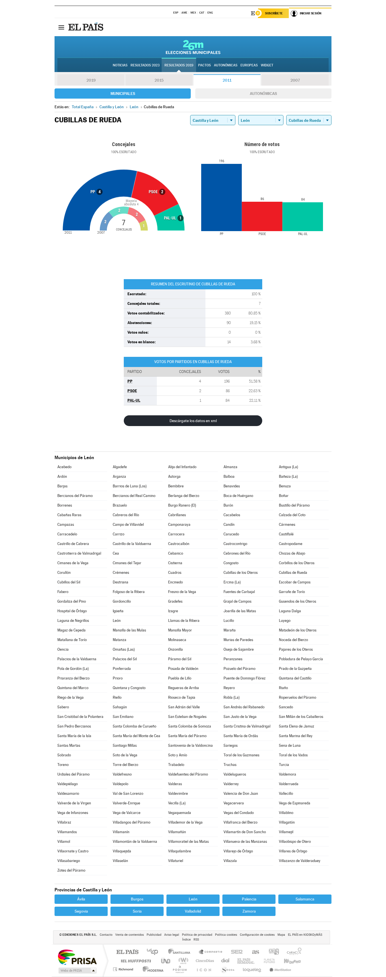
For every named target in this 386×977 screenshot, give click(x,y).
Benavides (232, 486)
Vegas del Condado (239, 813)
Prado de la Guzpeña (295, 668)
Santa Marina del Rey (296, 736)
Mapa (281, 935)
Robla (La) (232, 697)
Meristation (279, 969)
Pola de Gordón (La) (73, 668)
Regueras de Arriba (183, 688)
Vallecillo (286, 793)
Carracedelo (67, 534)
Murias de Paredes (238, 640)
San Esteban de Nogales (187, 717)
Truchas (230, 765)
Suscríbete (274, 13)
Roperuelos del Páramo (297, 697)
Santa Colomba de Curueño (134, 726)
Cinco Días (204, 960)
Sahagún (120, 707)
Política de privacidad (197, 935)
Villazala (230, 861)
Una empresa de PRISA (77, 957)
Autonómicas (263, 93)
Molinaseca (177, 640)
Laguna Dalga (290, 611)
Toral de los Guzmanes (241, 755)
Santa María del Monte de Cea (136, 736)
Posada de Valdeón (183, 668)
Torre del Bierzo (125, 765)
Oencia (63, 649)
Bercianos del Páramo (75, 496)
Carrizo (118, 534)
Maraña (230, 630)
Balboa (229, 476)
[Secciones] (61, 27)
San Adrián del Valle (184, 707)
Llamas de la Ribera (183, 620)
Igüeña (118, 611)
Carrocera (176, 534)
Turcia (284, 765)
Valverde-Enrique (126, 803)
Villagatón (287, 822)
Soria (137, 911)
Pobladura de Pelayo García (301, 659)
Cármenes (287, 524)
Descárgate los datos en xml (193, 420)
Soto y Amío (177, 755)
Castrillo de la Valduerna (132, 544)
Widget (267, 65)
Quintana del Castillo (295, 678)
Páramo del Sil (179, 659)
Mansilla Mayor (180, 630)
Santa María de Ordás (241, 736)
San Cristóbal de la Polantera (80, 717)
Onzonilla (175, 649)
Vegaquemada (179, 813)
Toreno (63, 765)
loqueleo (252, 969)
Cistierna (175, 563)
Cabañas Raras (69, 515)
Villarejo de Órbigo (238, 851)
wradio (182, 960)
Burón (228, 505)
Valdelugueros (235, 774)
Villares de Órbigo (293, 851)
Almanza (230, 467)
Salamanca (305, 899)
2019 (91, 80)
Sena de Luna (290, 745)
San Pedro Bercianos (74, 726)
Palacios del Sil (125, 659)
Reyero (229, 688)
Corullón (64, 572)
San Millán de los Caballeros (301, 717)
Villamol (63, 841)
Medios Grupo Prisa (77, 970)
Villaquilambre (179, 851)
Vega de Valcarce (126, 813)
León (117, 620)
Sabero (63, 707)
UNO (166, 960)
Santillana (181, 952)
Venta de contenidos (129, 935)
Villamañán (177, 832)
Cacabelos (232, 515)
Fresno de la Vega (182, 592)
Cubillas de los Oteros (241, 572)
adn (272, 952)
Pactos (204, 65)
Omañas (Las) (124, 649)
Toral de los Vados (293, 755)
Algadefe (120, 467)
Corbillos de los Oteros (297, 563)
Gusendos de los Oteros (297, 601)
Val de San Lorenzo (128, 793)
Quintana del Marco (72, 688)
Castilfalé (286, 534)
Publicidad (154, 935)
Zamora (249, 911)
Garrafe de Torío (292, 592)
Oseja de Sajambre (239, 649)
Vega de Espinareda (294, 803)
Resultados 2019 (178, 65)
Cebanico (175, 553)
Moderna (151, 969)
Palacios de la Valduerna (76, 659)
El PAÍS (127, 952)
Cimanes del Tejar (127, 563)
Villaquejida (122, 851)
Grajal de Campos (237, 601)
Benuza (285, 486)
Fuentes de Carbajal (239, 592)
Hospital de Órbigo (72, 611)
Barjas (62, 486)
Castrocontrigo (235, 544)
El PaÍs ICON (203, 969)
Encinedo (175, 582)
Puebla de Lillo (179, 678)
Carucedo (231, 534)
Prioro (118, 678)
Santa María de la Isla (74, 736)
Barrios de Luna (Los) (130, 486)
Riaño (283, 688)
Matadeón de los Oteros (297, 630)
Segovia (81, 911)
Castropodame (290, 544)
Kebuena (287, 960)
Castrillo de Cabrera (73, 544)
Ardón (62, 476)
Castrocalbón (178, 544)
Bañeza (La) (288, 476)
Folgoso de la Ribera (129, 592)
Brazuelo (120, 505)
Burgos (137, 899)
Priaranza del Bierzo (73, 678)
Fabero (62, 592)
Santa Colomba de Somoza (189, 726)
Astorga (174, 476)
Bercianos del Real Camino (134, 496)
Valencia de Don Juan (241, 793)
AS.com (253, 952)
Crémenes (121, 572)
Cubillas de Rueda (293, 572)
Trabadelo (176, 765)
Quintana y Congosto (129, 688)
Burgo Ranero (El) (182, 505)
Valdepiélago (67, 784)
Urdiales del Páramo (73, 774)
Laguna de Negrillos (73, 620)
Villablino (286, 813)
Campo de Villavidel (128, 524)
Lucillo (229, 620)
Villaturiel (175, 861)
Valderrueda (288, 784)
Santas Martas (68, 745)
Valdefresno (122, 774)
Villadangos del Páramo (131, 822)
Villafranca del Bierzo (240, 822)
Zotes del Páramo (71, 870)
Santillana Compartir (211, 952)
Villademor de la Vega (185, 822)
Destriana (120, 582)
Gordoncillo (122, 601)
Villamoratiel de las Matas (188, 841)
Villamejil (286, 832)
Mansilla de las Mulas (129, 630)
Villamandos (67, 832)
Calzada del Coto (292, 515)
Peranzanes (233, 659)
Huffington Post (134, 960)
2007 (295, 80)
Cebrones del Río (237, 553)
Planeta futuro (267, 960)
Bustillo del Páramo (294, 505)
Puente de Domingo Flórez (245, 678)
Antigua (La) (288, 467)
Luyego (284, 620)
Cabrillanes (177, 515)
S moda (227, 969)
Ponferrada (122, 668)
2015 (159, 80)
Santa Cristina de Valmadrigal (247, 726)
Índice (186, 939)
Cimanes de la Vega (72, 563)
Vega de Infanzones (72, 813)
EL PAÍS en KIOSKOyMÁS (305, 935)
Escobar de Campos (295, 582)
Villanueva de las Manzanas (245, 841)
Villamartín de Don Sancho (245, 832)
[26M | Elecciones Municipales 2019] (193, 47)
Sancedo (286, 707)
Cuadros (174, 572)
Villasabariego (68, 861)
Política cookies (226, 935)
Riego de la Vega (70, 697)
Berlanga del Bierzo (183, 496)
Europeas (249, 65)
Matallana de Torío (72, 640)
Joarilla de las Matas (240, 611)
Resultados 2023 (145, 65)
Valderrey (231, 784)
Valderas (175, 784)
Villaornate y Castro (72, 851)
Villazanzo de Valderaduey (299, 861)
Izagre (173, 611)
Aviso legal (171, 935)
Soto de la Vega (125, 755)
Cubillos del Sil (68, 582)
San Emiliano (123, 717)
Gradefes (175, 601)
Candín (229, 524)
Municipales (122, 93)
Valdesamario (68, 793)
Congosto (231, 563)
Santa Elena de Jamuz (296, 726)
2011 (227, 80)
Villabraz (64, 822)
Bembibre (176, 486)
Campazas (65, 524)
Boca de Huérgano (238, 496)
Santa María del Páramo (187, 736)
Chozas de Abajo (292, 553)
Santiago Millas (125, 745)
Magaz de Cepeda (71, 630)
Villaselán (120, 861)
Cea (116, 553)
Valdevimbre (178, 793)
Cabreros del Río (126, 515)
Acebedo (64, 467)
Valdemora (287, 774)
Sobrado (64, 755)
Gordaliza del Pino (71, 601)
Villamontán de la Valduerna (135, 841)
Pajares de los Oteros (296, 649)
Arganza (119, 476)
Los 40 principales (154, 952)
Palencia (249, 899)
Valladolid (193, 911)
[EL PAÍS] (86, 27)
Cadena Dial (225, 960)
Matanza (119, 640)
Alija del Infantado (182, 467)
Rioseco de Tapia (181, 697)
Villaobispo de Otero (295, 841)
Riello (117, 697)
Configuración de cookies (257, 935)
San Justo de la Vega (240, 717)
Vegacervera (234, 803)
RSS (196, 939)
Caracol (292, 952)
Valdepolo (120, 784)
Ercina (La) (232, 582)
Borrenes (64, 505)
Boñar (284, 496)
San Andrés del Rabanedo (244, 707)
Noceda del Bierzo (293, 640)
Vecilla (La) (177, 803)
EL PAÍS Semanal (246, 960)
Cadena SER (235, 952)
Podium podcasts (179, 969)
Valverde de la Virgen (74, 803)
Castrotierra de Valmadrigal (79, 553)
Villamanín (121, 832)
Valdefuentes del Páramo (188, 774)
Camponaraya (179, 524)
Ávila (81, 899)
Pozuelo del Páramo (239, 668)
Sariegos (231, 745)
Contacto (106, 935)
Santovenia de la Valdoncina (190, 745)
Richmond (123, 969)
